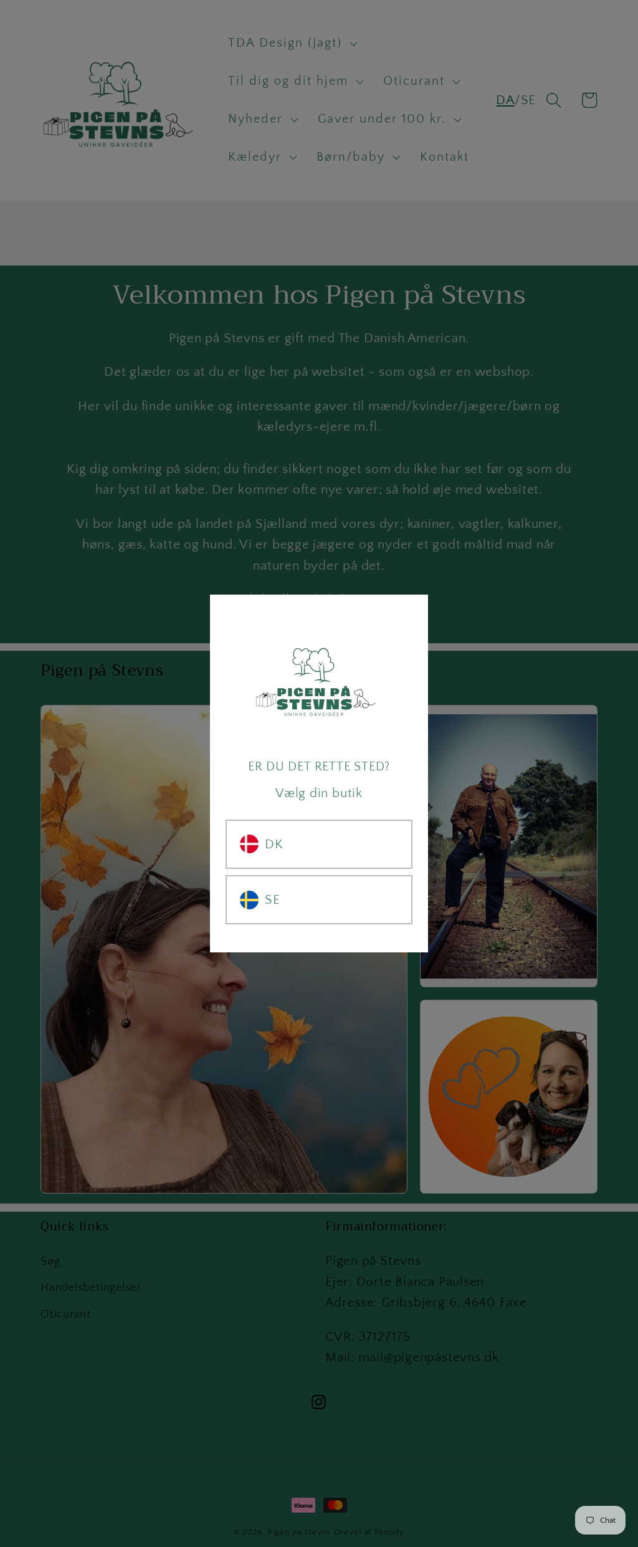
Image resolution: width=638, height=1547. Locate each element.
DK (274, 844)
